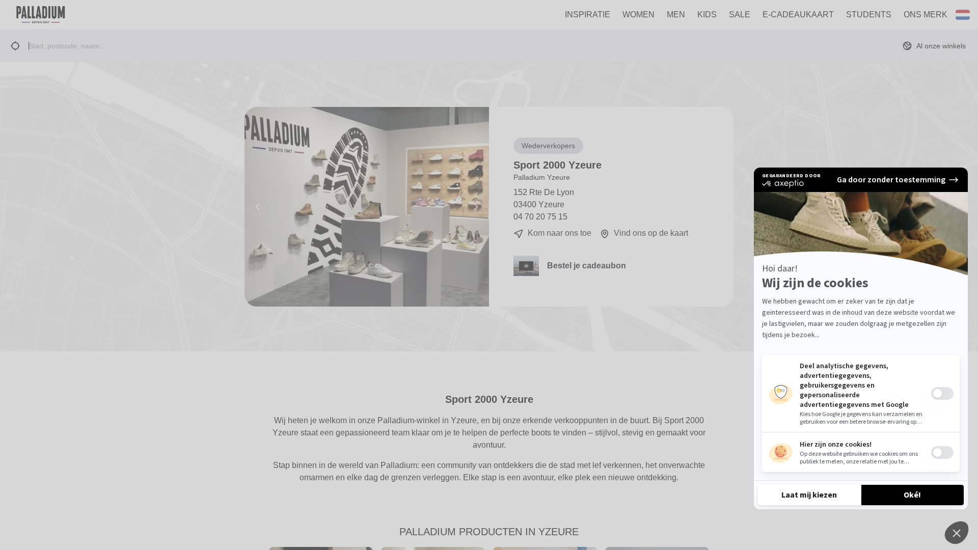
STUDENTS (868, 14)
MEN (676, 14)
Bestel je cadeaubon (586, 265)
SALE (739, 14)
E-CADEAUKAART (798, 14)
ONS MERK (925, 14)
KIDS (707, 14)
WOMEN (638, 14)
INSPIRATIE (587, 14)
